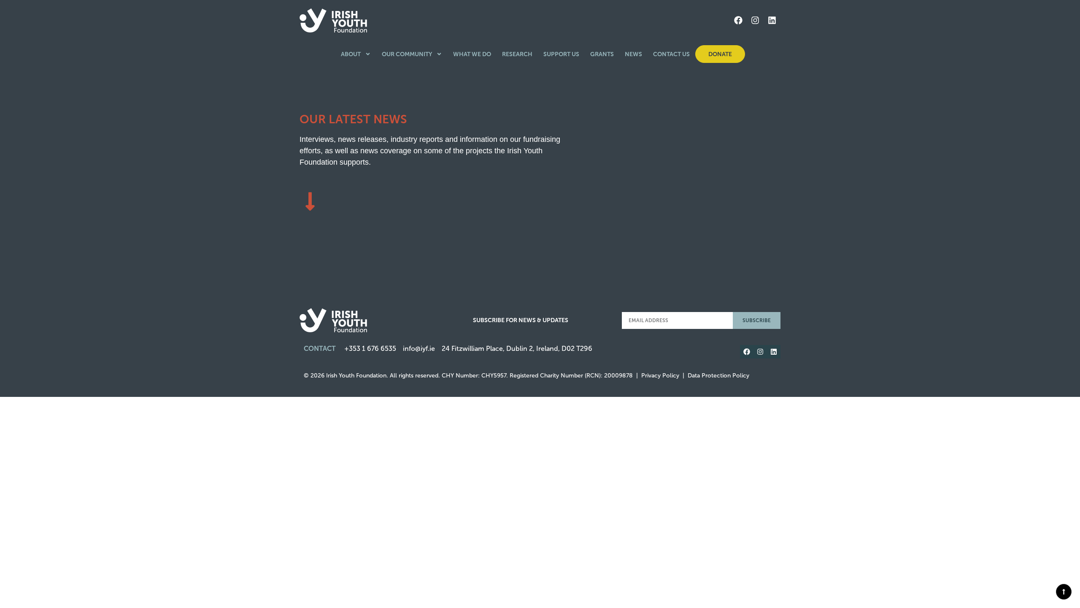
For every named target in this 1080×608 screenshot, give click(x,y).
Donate (720, 54)
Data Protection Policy (718, 375)
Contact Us (671, 54)
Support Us (561, 54)
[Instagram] (755, 20)
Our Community (407, 54)
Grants (602, 54)
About (351, 54)
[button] (1064, 592)
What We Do (472, 54)
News (633, 54)
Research (517, 54)
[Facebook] (738, 20)
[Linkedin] (772, 20)
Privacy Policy (660, 375)
